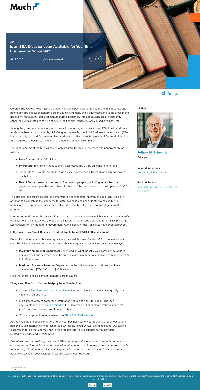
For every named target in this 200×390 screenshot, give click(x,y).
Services (174, 6)
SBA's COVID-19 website (78, 315)
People (142, 6)
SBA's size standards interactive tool (50, 290)
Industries (157, 6)
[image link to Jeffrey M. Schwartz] (155, 130)
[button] (187, 6)
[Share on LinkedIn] (89, 59)
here (105, 379)
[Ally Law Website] (19, 370)
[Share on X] (98, 59)
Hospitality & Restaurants (152, 172)
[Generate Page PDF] (170, 92)
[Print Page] (163, 92)
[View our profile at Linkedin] (188, 370)
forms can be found (49, 305)
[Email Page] (177, 92)
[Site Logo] (24, 6)
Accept (92, 384)
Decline (107, 384)
